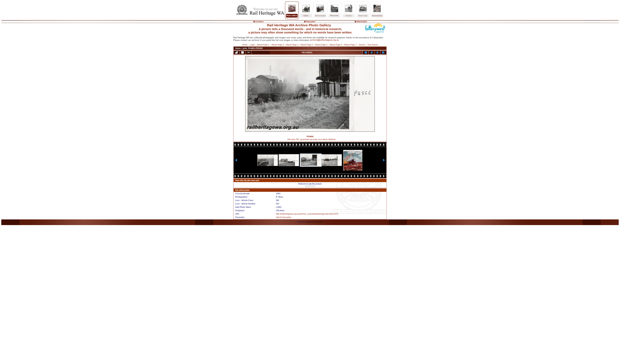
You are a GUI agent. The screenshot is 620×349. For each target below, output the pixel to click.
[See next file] (377, 52)
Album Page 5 (321, 45)
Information (361, 22)
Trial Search (372, 45)
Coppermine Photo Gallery (314, 222)
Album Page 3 (292, 45)
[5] (314, 186)
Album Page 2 (277, 45)
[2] (308, 186)
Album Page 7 (350, 45)
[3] (310, 186)
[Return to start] (365, 52)
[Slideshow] (248, 52)
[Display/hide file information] (242, 52)
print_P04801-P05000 (253, 48)
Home (245, 45)
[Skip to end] (383, 52)
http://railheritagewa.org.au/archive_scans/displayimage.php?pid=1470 (307, 214)
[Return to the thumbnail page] (236, 52)
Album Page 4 (306, 45)
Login (252, 45)
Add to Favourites (283, 217)
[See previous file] (371, 52)
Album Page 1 (263, 45)
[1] (306, 186)
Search (362, 45)
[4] (312, 186)
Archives (259, 22)
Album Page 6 (336, 45)
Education (310, 22)
